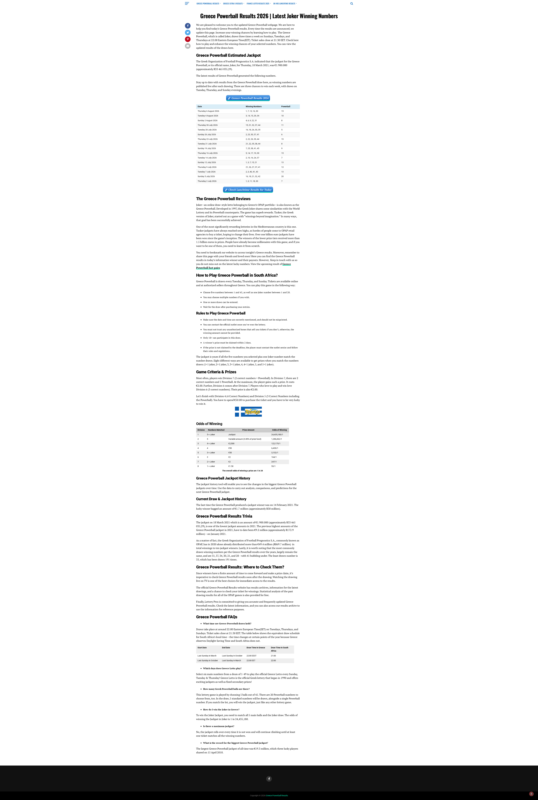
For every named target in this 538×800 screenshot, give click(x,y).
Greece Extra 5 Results (233, 3)
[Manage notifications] (531, 794)
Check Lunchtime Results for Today (250, 189)
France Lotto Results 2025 (258, 3)
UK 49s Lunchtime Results (284, 3)
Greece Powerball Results (208, 3)
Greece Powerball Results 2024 (249, 98)
